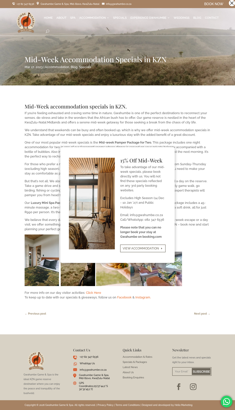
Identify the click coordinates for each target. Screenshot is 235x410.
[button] (232, 3)
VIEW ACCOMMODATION (141, 248)
